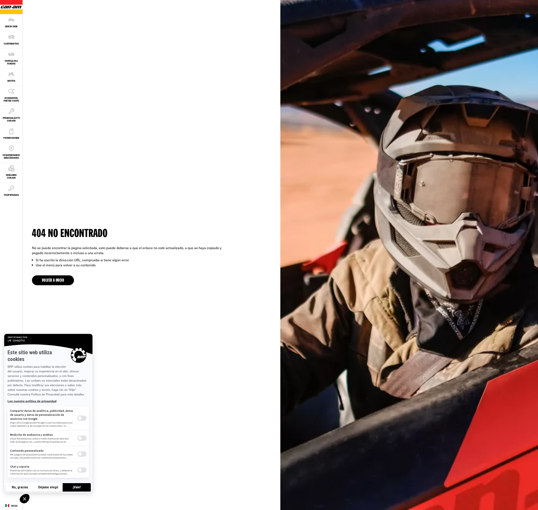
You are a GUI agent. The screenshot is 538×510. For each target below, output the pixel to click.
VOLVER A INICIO (53, 281)
